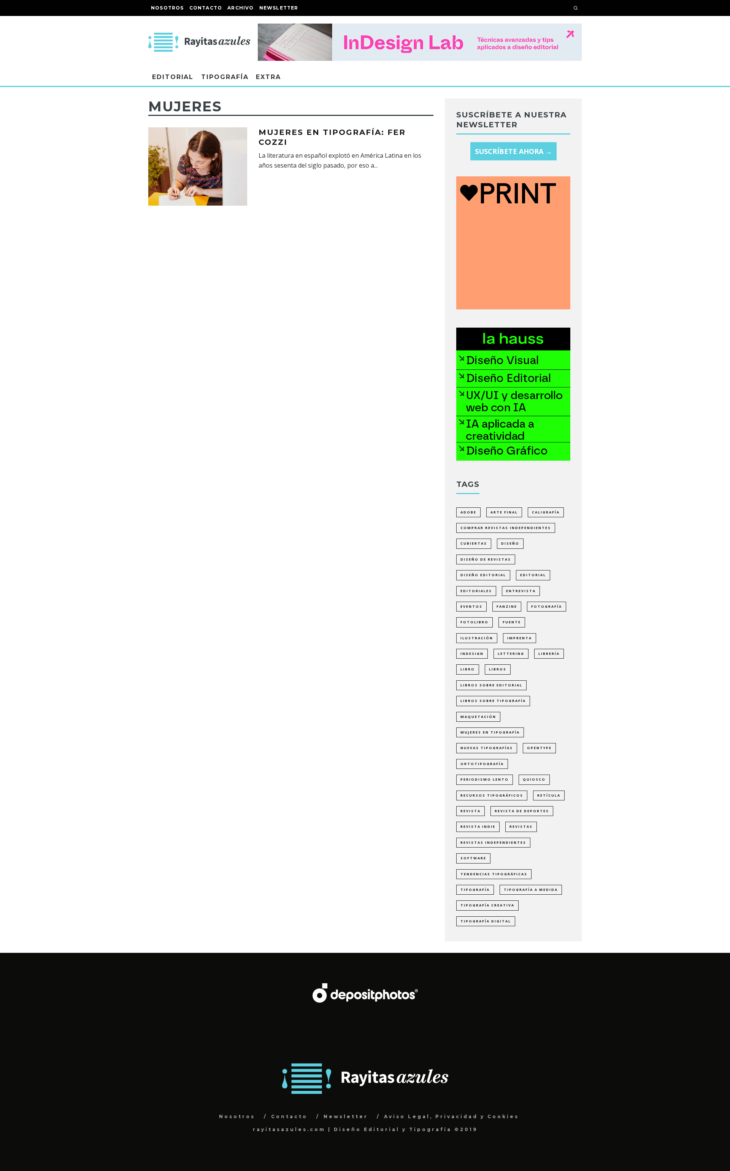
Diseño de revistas (485, 559)
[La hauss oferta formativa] (513, 458)
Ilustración (476, 637)
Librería (549, 653)
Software (473, 858)
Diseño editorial (483, 574)
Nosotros (167, 8)
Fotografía (546, 606)
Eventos (471, 606)
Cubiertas (473, 543)
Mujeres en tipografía (490, 732)
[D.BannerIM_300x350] (513, 306)
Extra (268, 77)
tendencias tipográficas (493, 874)
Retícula (548, 795)
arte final (504, 512)
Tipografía (224, 77)
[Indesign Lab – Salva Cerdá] (420, 28)
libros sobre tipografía (493, 700)
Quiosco (534, 779)
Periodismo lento (484, 779)
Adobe (468, 512)
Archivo (240, 8)
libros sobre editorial (491, 685)
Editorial (173, 77)
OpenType (539, 747)
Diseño (510, 543)
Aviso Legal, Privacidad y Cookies (451, 1116)
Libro (467, 669)
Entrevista (521, 590)
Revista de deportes (522, 810)
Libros (497, 669)
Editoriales (476, 590)
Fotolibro (474, 622)
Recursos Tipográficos (491, 795)
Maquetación (478, 716)
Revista (470, 810)
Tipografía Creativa (487, 905)
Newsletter (278, 8)
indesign (472, 653)
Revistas (521, 826)
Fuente (512, 622)
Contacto (205, 8)
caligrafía (546, 512)
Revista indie (477, 826)
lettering (511, 653)
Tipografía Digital (485, 921)
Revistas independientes (493, 842)
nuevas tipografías (486, 747)
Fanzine (507, 606)
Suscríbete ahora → (513, 151)
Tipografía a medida (531, 889)
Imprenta (519, 637)
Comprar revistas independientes (505, 527)
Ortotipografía (482, 763)
